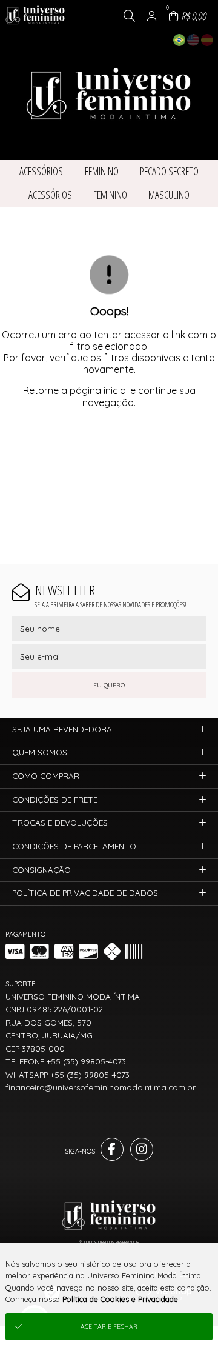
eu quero (109, 685)
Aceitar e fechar (109, 1327)
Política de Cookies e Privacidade (120, 1299)
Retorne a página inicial (75, 390)
